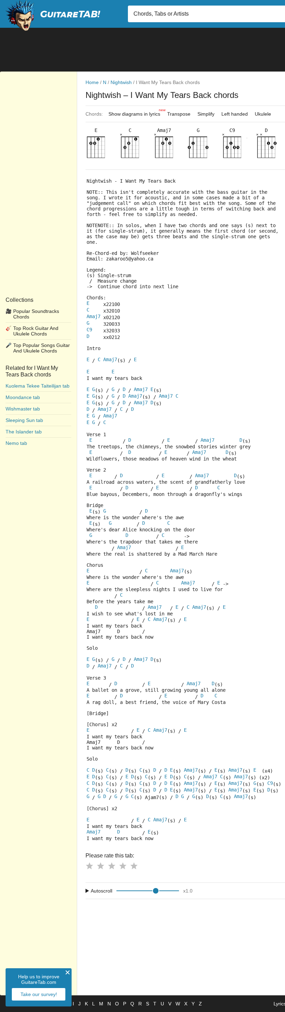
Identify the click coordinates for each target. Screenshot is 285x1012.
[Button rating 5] (133, 865)
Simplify (205, 114)
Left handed (234, 114)
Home (92, 82)
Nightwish (121, 82)
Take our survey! (39, 994)
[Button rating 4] (122, 865)
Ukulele (263, 114)
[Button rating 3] (111, 865)
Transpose (178, 114)
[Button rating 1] (89, 865)
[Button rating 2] (100, 865)
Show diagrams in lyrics (136, 112)
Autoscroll (101, 891)
